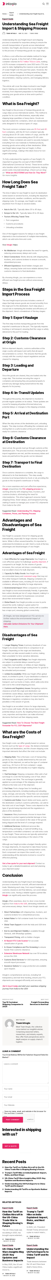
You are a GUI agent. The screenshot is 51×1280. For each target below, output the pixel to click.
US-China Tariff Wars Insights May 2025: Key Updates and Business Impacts (25, 1179)
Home (4, 14)
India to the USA (20, 903)
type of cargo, (24, 746)
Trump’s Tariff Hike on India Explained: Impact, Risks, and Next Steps (26, 1174)
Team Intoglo (11, 33)
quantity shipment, (39, 562)
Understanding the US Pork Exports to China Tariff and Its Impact (25, 1185)
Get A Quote (11, 1146)
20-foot (37, 129)
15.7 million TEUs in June (30, 61)
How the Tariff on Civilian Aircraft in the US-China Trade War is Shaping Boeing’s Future (25, 1168)
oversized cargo (30, 576)
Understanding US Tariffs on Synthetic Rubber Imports (26, 1190)
